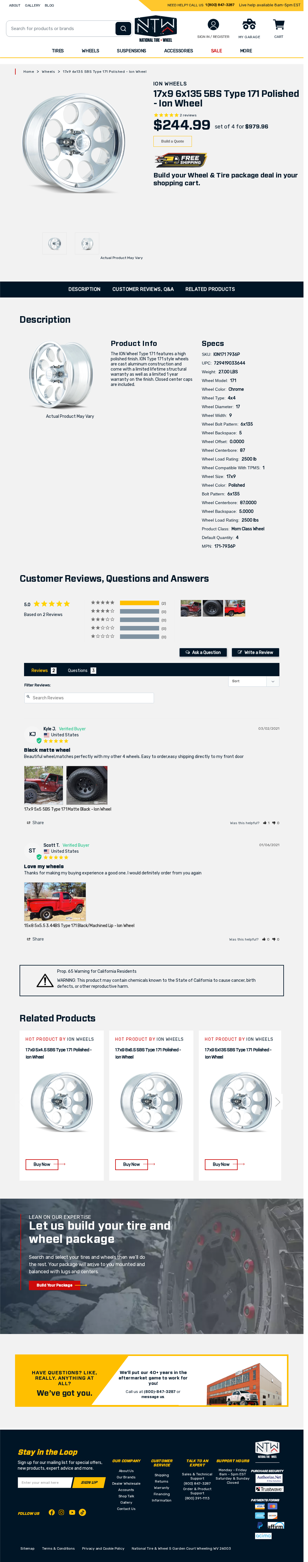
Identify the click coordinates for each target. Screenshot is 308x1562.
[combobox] (69, 28)
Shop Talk (126, 1496)
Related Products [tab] (210, 289)
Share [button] (38, 822)
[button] (266, 822)
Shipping (162, 1475)
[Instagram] (62, 1514)
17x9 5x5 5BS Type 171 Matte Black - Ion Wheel (67, 809)
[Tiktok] (82, 1513)
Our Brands (126, 1477)
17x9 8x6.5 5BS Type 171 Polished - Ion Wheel (148, 1053)
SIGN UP (89, 1482)
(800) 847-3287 (197, 1483)
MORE (246, 51)
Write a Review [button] (259, 652)
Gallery (126, 1502)
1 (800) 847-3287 (219, 5)
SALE (216, 51)
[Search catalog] (123, 28)
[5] (20, 1102)
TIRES (58, 51)
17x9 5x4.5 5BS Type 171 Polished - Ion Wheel (58, 1053)
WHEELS (90, 51)
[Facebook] (51, 1513)
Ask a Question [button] (206, 652)
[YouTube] (72, 1513)
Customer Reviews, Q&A (143, 289)
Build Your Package (54, 1285)
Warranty (161, 1488)
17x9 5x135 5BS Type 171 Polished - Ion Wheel (238, 1053)
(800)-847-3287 (160, 1392)
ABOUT (14, 5)
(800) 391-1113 (197, 1498)
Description (85, 289)
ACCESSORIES (178, 51)
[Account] (213, 24)
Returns (161, 1481)
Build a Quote (172, 141)
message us (153, 1397)
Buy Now (42, 1164)
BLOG (49, 5)
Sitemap (27, 1548)
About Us (126, 1471)
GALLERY (32, 5)
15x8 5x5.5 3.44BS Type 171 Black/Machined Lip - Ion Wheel (79, 925)
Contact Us (126, 1509)
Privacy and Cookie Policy (103, 1548)
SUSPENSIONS (131, 51)
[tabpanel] (61, 1106)
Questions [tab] (78, 670)
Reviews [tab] (40, 670)
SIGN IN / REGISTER (213, 37)
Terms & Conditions (58, 1548)
